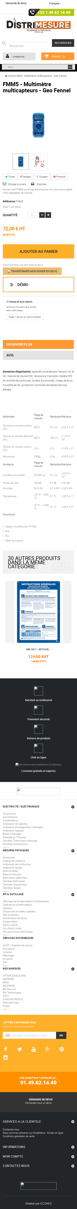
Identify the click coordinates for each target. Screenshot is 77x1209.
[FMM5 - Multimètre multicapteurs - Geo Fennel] (21, 161)
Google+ (43, 176)
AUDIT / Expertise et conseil (17, 945)
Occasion (8, 958)
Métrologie (8, 955)
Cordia (6, 1006)
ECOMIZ (46, 1203)
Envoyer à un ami (17, 184)
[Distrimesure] (38, 25)
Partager (26, 176)
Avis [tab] (10, 355)
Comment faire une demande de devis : (23, 265)
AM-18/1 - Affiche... (33, 649)
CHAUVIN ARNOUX (13, 999)
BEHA (6, 982)
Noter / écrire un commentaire (25, 317)
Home (11, 76)
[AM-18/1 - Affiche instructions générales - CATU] (33, 611)
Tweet (11, 176)
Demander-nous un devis (38, 1102)
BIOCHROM (9, 985)
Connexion (18, 56)
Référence (9, 201)
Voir (5, 965)
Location (7, 952)
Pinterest (61, 176)
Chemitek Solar (11, 1002)
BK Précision (9, 989)
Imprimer (41, 184)
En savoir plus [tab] (19, 344)
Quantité (10, 215)
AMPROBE (8, 979)
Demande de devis (16, 3)
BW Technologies (12, 992)
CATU (6, 996)
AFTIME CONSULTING (14, 975)
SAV (5, 962)
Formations (9, 948)
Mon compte (13, 1156)
